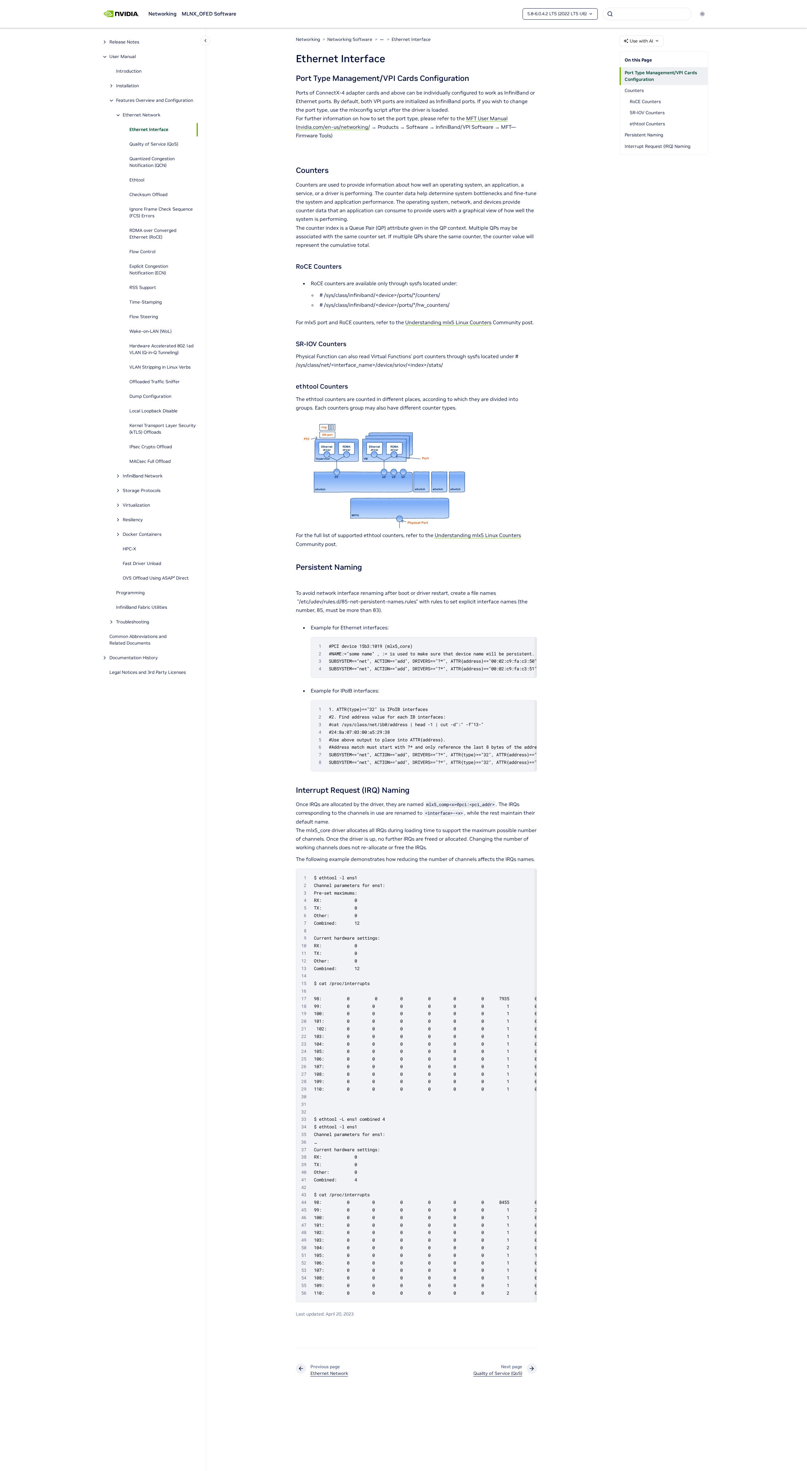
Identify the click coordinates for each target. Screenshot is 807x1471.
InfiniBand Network (143, 476)
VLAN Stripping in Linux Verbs (160, 367)
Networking (162, 13)
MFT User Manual (487, 118)
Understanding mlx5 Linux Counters (448, 322)
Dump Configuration (150, 396)
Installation (127, 86)
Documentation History (133, 658)
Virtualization (136, 505)
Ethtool (136, 180)
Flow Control (142, 252)
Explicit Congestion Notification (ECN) (148, 270)
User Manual (122, 57)
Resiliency (133, 520)
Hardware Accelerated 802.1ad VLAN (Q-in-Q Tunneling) (161, 349)
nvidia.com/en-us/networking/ (333, 127)
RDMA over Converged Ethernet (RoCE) (152, 234)
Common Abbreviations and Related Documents (137, 640)
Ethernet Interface (148, 130)
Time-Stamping (145, 302)
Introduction (128, 71)
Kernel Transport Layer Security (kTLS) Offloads (162, 429)
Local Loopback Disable (153, 411)
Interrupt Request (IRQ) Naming (657, 146)
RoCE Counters (645, 101)
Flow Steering (143, 317)
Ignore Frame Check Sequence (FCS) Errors (161, 213)
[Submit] (610, 14)
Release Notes (124, 42)
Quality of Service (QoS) (153, 144)
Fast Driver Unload (142, 564)
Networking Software (349, 39)
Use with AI (641, 41)
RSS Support (142, 288)
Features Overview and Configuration (154, 100)
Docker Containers (142, 534)
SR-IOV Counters (647, 112)
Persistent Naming (644, 135)
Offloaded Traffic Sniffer (154, 382)
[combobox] (647, 14)
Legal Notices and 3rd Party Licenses (147, 672)
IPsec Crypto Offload (150, 447)
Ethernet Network (141, 115)
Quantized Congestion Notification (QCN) (152, 162)
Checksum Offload (148, 195)
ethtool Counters (647, 124)
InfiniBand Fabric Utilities (141, 607)
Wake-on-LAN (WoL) (150, 331)
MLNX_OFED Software (209, 13)
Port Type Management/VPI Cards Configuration (661, 76)
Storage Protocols (141, 491)
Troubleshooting (132, 622)
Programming (130, 593)
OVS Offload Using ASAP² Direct (156, 578)
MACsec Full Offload (150, 461)
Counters (634, 90)
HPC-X (129, 549)
